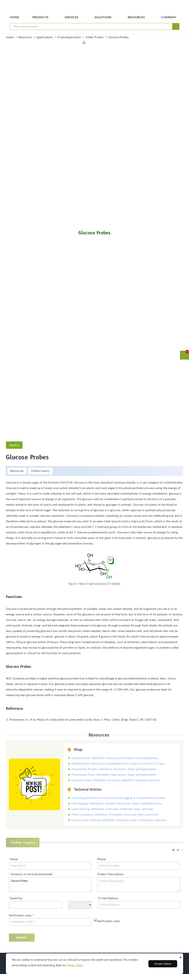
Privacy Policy (75, 965)
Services (71, 17)
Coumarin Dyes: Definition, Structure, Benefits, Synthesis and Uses (116, 780)
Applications (44, 37)
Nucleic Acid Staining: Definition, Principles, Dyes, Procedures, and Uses (119, 820)
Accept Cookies (162, 963)
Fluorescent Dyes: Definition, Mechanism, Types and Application (114, 774)
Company (168, 17)
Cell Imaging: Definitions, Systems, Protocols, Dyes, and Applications (117, 803)
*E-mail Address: (108, 898)
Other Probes (94, 37)
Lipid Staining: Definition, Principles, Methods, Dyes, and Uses (112, 809)
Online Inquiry (40, 470)
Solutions (102, 17)
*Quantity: (16, 898)
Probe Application (69, 37)
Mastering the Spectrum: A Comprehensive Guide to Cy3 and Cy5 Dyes (118, 763)
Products (40, 17)
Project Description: (110, 874)
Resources (136, 17)
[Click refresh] (107, 921)
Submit (21, 937)
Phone (101, 859)
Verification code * (21, 915)
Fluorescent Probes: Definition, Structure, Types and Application (114, 769)
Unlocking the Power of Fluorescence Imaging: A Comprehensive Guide (118, 798)
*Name (13, 859)
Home (14, 17)
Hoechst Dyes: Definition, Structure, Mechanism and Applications (115, 758)
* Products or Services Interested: (31, 874)
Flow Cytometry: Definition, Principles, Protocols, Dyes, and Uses (115, 814)
